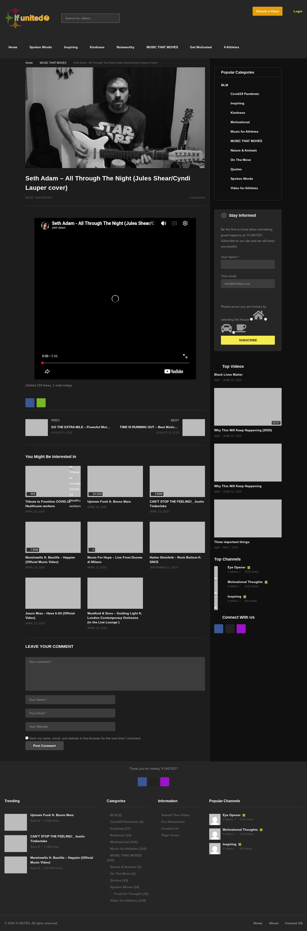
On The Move (241, 160)
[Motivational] (224, 123)
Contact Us (169, 828)
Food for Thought (128, 894)
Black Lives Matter (228, 374)
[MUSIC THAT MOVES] (224, 142)
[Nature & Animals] (224, 152)
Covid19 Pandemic (245, 94)
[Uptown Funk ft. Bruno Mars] (115, 481)
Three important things (231, 542)
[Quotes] (224, 171)
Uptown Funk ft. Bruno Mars (109, 501)
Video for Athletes (244, 188)
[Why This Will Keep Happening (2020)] (248, 407)
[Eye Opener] (219, 571)
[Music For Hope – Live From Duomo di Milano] (115, 537)
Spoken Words (40, 47)
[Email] (229, 628)
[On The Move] (224, 161)
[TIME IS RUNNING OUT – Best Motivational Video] (162, 427)
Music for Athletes (244, 131)
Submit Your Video (175, 815)
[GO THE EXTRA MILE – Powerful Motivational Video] (68, 427)
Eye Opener (237, 567)
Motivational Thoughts (246, 582)
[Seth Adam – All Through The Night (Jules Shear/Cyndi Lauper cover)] (177, 537)
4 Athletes (231, 47)
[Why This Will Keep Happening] (248, 463)
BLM (224, 85)
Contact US (294, 923)
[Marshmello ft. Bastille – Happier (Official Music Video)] (53, 537)
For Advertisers (173, 822)
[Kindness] (224, 114)
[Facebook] (218, 628)
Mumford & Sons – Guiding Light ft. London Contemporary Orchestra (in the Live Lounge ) (114, 617)
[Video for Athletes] (224, 189)
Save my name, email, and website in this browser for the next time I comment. (85, 738)
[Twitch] (241, 628)
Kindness (97, 47)
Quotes (236, 169)
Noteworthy (125, 47)
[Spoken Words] (224, 180)
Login (298, 11)
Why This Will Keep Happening (238, 486)
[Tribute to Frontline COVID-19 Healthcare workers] (53, 481)
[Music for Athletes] (224, 133)
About (273, 923)
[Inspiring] (224, 105)
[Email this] (41, 402)
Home (12, 47)
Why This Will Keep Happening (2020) (243, 430)
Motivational (240, 122)
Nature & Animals (244, 150)
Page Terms (170, 835)
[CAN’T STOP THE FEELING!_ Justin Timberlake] (177, 481)
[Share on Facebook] (29, 402)
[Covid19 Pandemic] (224, 95)
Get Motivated (201, 47)
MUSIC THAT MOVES (162, 47)
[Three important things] (248, 518)
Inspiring (71, 47)
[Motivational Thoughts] (219, 586)
